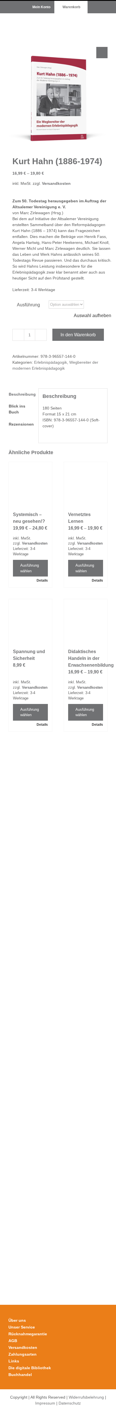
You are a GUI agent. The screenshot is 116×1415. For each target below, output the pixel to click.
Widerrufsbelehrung (86, 1397)
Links (13, 1361)
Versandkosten (56, 183)
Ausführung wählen (29, 568)
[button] (102, 52)
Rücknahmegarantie (27, 1334)
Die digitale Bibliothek (29, 1368)
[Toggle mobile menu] (105, 22)
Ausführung (28, 304)
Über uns (17, 1320)
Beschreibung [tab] (21, 394)
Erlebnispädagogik (50, 362)
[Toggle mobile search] (95, 22)
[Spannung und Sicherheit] (30, 621)
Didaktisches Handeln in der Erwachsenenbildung (91, 658)
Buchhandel (20, 1374)
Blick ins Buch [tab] (17, 409)
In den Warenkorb (78, 334)
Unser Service (21, 1327)
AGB (12, 1340)
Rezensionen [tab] (21, 424)
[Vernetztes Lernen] (85, 484)
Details (42, 580)
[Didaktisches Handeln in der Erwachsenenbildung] (85, 621)
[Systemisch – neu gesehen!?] (30, 484)
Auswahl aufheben (92, 315)
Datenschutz (70, 1403)
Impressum (45, 1403)
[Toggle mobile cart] (85, 22)
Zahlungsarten (22, 1354)
